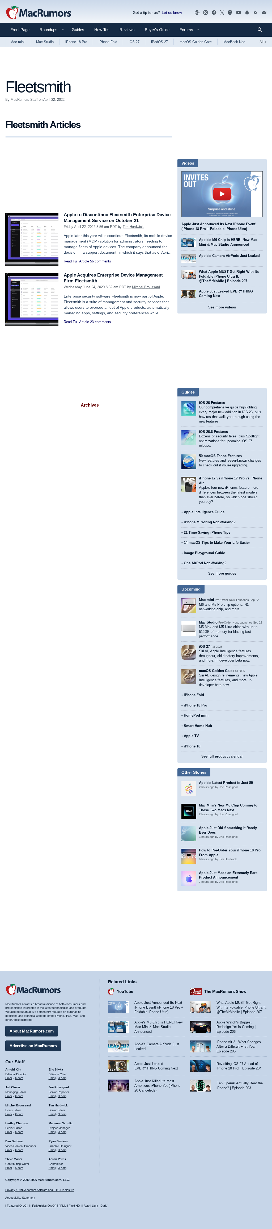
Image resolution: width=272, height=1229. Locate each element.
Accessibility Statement (20, 1197)
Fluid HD (74, 1205)
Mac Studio (45, 42)
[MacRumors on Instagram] (205, 12)
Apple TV (191, 736)
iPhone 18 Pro (76, 42)
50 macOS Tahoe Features (220, 456)
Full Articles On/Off (44, 1205)
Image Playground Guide (204, 553)
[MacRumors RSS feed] (255, 12)
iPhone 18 (192, 746)
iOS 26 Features (212, 403)
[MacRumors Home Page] (38, 13)
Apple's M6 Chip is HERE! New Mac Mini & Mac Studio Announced (158, 1027)
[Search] (262, 29)
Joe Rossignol (59, 1087)
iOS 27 (134, 42)
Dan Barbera (14, 1141)
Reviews (127, 29)
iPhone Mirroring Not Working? (210, 522)
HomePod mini (196, 715)
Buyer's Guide (157, 29)
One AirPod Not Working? (205, 563)
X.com (19, 1078)
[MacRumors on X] (222, 12)
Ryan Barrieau (58, 1141)
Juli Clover (12, 1087)
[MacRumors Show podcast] (197, 12)
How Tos (101, 29)
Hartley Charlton (16, 1123)
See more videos (222, 307)
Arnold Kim (13, 1069)
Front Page (19, 29)
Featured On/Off (17, 1205)
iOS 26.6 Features (213, 432)
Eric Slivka (56, 1069)
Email (8, 1078)
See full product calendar (222, 756)
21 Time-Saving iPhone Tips (207, 532)
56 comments (100, 261)
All (263, 42)
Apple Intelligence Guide (204, 512)
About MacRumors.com (32, 1031)
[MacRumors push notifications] (247, 12)
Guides (78, 29)
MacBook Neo (234, 42)
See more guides (222, 573)
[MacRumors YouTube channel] (238, 12)
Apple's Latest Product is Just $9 (226, 783)
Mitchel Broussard (146, 287)
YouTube (125, 991)
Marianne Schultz (61, 1123)
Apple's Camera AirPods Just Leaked (229, 256)
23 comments (100, 322)
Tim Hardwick (133, 227)
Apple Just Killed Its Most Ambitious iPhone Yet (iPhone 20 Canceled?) (157, 1085)
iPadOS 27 (159, 42)
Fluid (63, 1205)
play (222, 194)
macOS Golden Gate (196, 42)
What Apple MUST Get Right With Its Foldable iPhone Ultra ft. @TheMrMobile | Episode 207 (229, 276)
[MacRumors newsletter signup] (264, 12)
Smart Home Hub (198, 726)
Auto (87, 1205)
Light (95, 1205)
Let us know (172, 12)
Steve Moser (13, 1159)
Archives (90, 405)
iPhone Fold (108, 42)
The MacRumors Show (225, 991)
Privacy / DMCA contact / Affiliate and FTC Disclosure (39, 1190)
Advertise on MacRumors (33, 1045)
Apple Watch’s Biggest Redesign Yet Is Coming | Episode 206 (236, 1027)
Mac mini (17, 42)
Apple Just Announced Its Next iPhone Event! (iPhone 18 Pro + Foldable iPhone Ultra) (158, 1007)
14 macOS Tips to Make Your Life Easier (217, 543)
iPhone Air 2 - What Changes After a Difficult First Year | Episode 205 (238, 1046)
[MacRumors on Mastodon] (230, 12)
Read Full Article (76, 261)
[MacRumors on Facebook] (214, 12)
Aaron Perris (57, 1159)
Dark (103, 1205)
